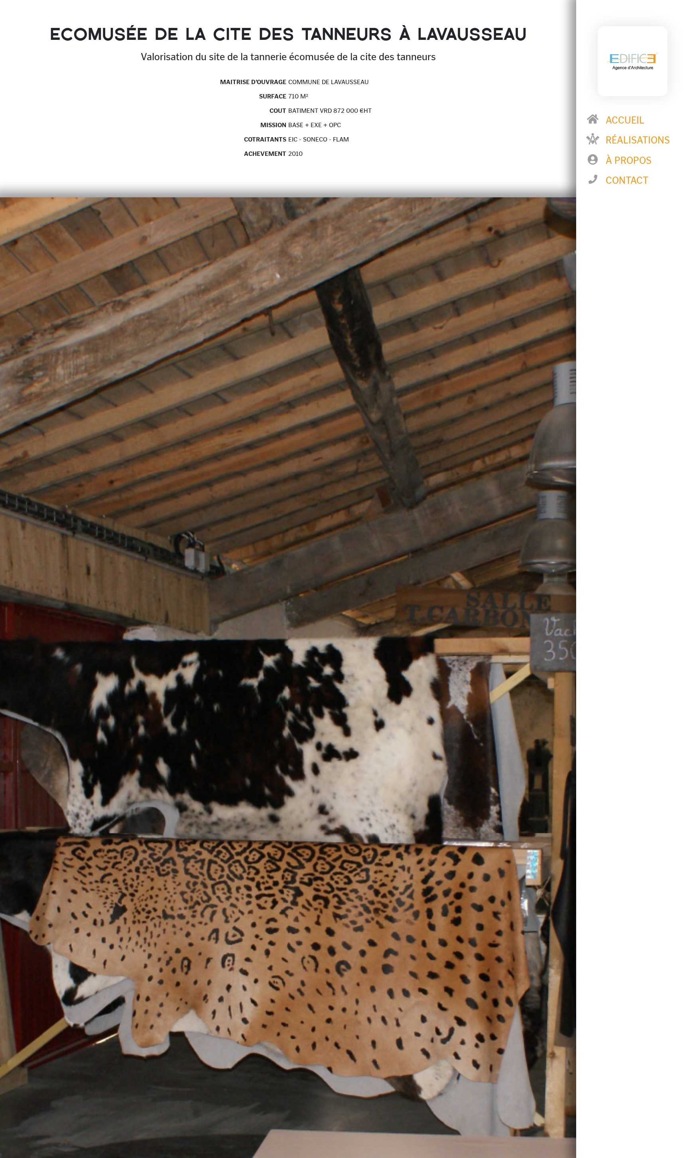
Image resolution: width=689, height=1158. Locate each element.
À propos (629, 161)
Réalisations (638, 140)
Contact (627, 181)
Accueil (625, 120)
